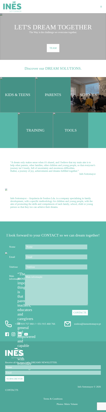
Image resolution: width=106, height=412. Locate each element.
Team (53, 48)
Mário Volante (71, 404)
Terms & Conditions (53, 398)
